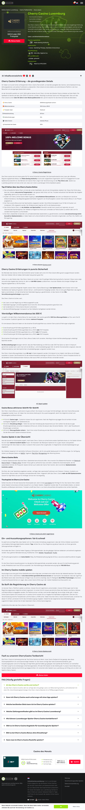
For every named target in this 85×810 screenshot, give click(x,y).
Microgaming (43, 453)
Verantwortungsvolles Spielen (74, 781)
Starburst (77, 460)
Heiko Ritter (45, 799)
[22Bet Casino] (11, 762)
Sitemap (67, 778)
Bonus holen (15, 41)
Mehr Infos (76, 806)
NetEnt (23, 453)
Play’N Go (35, 453)
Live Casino (48, 483)
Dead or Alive (17, 463)
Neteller (41, 552)
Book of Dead (6, 463)
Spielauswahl (47, 265)
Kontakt (67, 786)
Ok (61, 806)
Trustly (55, 552)
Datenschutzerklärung (72, 783)
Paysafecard (48, 552)
